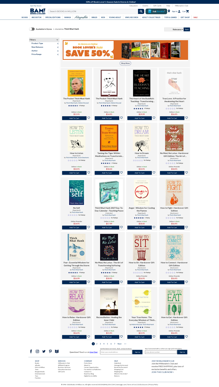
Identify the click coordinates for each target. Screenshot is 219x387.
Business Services (64, 367)
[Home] (37, 11)
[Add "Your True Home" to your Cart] (141, 337)
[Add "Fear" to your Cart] (76, 282)
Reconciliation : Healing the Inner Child (109, 318)
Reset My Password (120, 367)
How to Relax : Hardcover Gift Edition (76, 318)
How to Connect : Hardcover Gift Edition (174, 263)
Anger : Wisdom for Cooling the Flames (142, 209)
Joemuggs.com (121, 384)
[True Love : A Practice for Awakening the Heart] (174, 83)
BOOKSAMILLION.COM (106, 384)
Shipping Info (118, 372)
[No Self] (77, 192)
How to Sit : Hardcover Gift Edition (141, 263)
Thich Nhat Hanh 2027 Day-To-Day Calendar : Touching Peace (109, 209)
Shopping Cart (118, 369)
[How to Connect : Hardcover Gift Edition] (174, 247)
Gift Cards (157, 6)
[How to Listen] (76, 138)
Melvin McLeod (83, 103)
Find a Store (88, 363)
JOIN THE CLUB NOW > (163, 372)
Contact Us (88, 372)
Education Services (64, 369)
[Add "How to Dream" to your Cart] (141, 173)
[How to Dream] (141, 138)
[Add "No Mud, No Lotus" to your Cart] (174, 173)
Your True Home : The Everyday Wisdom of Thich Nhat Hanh (141, 319)
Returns (117, 376)
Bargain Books (40, 372)
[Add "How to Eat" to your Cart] (174, 337)
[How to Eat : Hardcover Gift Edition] (174, 302)
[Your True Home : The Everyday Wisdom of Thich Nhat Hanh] (142, 302)
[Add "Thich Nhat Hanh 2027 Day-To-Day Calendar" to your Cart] (109, 227)
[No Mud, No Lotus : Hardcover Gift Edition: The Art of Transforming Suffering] (174, 138)
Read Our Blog (89, 374)
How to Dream (142, 153)
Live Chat (94, 352)
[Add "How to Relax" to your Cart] (76, 337)
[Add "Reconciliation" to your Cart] (109, 337)
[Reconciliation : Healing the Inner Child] (109, 302)
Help (168, 6)
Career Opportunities (91, 367)
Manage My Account (121, 365)
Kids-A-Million (40, 367)
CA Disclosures (142, 384)
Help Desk (117, 363)
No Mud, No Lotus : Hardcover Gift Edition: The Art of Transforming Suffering (174, 154)
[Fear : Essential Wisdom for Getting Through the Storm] (76, 247)
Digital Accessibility (90, 376)
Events (145, 6)
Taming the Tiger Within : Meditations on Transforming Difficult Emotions (109, 154)
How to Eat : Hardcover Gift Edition (174, 318)
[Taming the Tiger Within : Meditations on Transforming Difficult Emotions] (109, 138)
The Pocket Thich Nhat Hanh (76, 98)
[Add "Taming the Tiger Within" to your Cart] (109, 173)
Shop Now (125, 63)
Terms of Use (131, 384)
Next (120, 344)
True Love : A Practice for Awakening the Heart (174, 99)
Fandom (38, 378)
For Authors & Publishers (92, 369)
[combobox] (97, 11)
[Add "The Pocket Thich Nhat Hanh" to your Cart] (76, 118)
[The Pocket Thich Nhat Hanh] (76, 83)
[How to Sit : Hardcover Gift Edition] (141, 247)
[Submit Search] (141, 11)
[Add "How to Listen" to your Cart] (76, 173)
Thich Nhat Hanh (71, 103)
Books (37, 363)
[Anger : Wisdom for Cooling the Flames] (141, 192)
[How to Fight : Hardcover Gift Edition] (174, 192)
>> (125, 344)
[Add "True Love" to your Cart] (174, 118)
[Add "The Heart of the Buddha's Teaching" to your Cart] (141, 118)
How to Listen (76, 153)
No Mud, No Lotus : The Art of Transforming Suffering (109, 263)
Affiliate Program (64, 365)
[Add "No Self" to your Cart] (76, 227)
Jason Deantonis (83, 157)
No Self (76, 208)
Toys (36, 376)
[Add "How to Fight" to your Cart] (174, 227)
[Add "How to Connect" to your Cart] (174, 282)
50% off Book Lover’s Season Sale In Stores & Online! (111, 2)
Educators (134, 6)
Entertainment (40, 374)
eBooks (37, 365)
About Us (87, 365)
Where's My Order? (121, 374)
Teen (36, 369)
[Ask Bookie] (156, 11)
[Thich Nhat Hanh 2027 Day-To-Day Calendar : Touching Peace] (109, 192)
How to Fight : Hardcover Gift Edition (174, 209)
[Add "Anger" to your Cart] (141, 227)
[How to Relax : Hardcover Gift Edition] (76, 302)
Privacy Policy (153, 384)
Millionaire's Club (181, 6)
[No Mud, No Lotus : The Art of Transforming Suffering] (109, 247)
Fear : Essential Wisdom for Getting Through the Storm (76, 263)
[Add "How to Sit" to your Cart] (141, 282)
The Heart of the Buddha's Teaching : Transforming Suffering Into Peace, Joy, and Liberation (142, 100)
